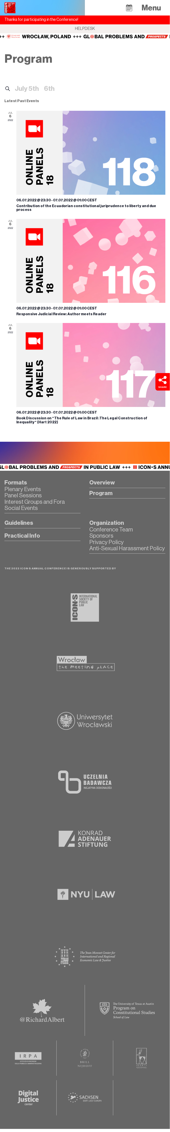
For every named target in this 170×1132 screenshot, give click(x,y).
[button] (129, 7)
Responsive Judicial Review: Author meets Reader (61, 314)
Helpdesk (85, 28)
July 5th (27, 89)
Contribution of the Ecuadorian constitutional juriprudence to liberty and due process (86, 208)
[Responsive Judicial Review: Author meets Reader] (90, 261)
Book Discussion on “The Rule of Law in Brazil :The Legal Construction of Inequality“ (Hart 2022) (81, 420)
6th (49, 89)
